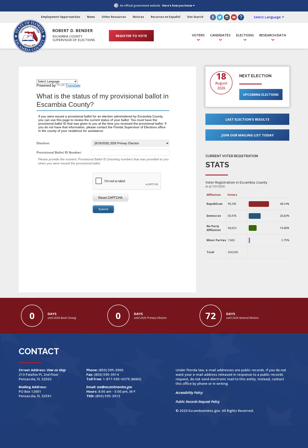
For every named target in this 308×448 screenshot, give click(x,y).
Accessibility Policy (189, 392)
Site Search (195, 17)
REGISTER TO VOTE (131, 35)
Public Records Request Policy (198, 401)
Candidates (220, 35)
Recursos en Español (165, 17)
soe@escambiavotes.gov (114, 387)
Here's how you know (177, 5)
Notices (138, 17)
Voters (198, 35)
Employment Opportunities (60, 17)
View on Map (57, 370)
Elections (245, 35)
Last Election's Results (247, 119)
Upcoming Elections (261, 94)
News (91, 17)
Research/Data (272, 35)
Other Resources (114, 17)
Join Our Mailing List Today (247, 135)
